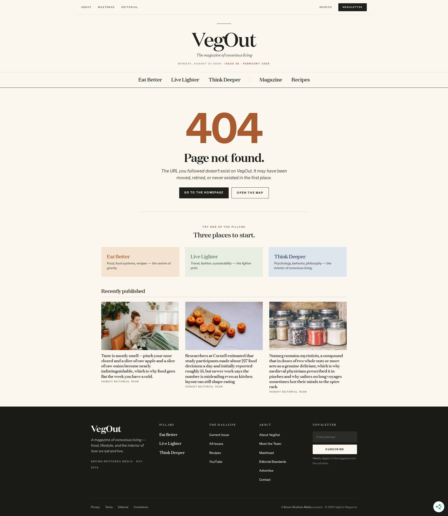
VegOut (224, 39)
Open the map (250, 192)
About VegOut (269, 434)
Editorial (130, 7)
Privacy (95, 507)
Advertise (266, 470)
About (86, 7)
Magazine (270, 80)
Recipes (300, 80)
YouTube (215, 461)
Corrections (141, 507)
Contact (265, 479)
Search (325, 7)
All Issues (216, 443)
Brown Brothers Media (298, 507)
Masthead (106, 7)
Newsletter (353, 7)
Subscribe (335, 449)
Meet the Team (270, 443)
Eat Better (150, 80)
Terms (109, 507)
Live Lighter (185, 80)
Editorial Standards (272, 461)
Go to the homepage (204, 192)
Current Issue (219, 434)
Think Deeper (225, 80)
